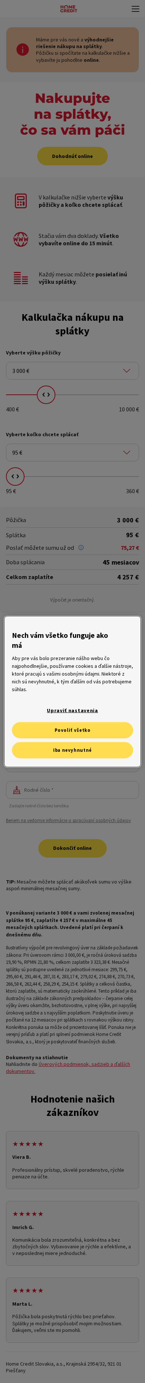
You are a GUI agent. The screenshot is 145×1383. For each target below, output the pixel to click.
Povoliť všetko (73, 730)
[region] (73, 692)
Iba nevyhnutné (72, 750)
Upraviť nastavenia (72, 710)
